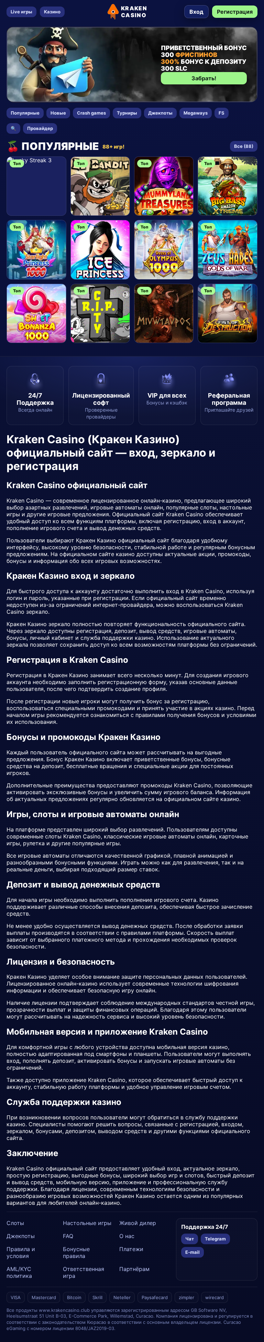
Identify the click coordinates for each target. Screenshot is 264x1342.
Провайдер (40, 128)
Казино (52, 11)
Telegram (215, 1238)
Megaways (196, 113)
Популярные (25, 113)
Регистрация (235, 11)
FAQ (68, 1236)
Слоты (15, 1223)
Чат (189, 1238)
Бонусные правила (76, 1252)
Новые (58, 113)
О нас (126, 1236)
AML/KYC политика (19, 1272)
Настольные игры (87, 1223)
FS (221, 113)
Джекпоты (160, 113)
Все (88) (243, 146)
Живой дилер (137, 1223)
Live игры (21, 11)
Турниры (127, 113)
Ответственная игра (83, 1272)
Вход (196, 11)
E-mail (192, 1252)
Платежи (131, 1249)
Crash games (91, 113)
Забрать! (203, 78)
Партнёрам (134, 1269)
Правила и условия (21, 1252)
